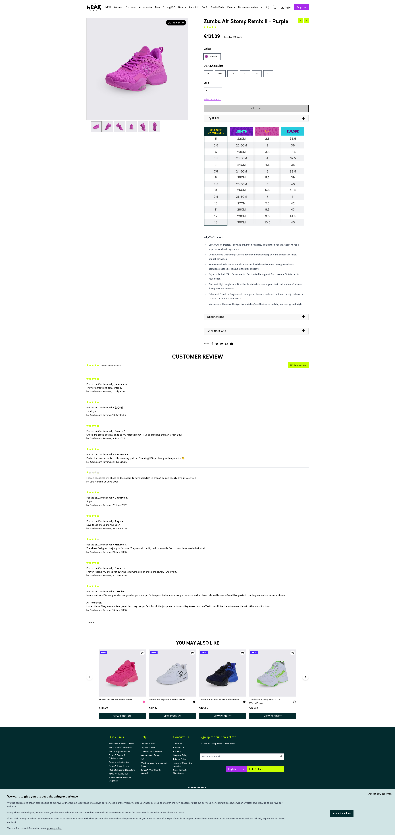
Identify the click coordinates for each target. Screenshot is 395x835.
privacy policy (54, 828)
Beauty (182, 7)
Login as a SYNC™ (149, 747)
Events (231, 7)
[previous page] (300, 20)
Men (157, 7)
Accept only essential (379, 793)
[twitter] (216, 344)
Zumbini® (194, 7)
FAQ (142, 759)
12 (268, 73)
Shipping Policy (180, 755)
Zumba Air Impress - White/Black (167, 699)
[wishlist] (142, 653)
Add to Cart (256, 108)
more (91, 622)
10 (245, 73)
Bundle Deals (217, 7)
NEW (108, 7)
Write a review (298, 365)
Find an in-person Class (119, 751)
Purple (213, 56)
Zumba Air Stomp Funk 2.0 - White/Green (264, 701)
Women (118, 7)
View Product (122, 716)
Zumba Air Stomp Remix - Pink (115, 699)
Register (301, 7)
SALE (204, 7)
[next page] (306, 20)
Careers (177, 751)
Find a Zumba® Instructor (120, 747)
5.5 (220, 73)
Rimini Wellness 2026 (119, 773)
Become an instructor (119, 762)
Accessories (145, 7)
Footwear (130, 7)
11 (257, 73)
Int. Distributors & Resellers (122, 770)
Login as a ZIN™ (148, 743)
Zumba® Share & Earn (119, 766)
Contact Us (178, 747)
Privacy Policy (179, 759)
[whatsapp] (226, 344)
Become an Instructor (250, 7)
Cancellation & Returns (151, 751)
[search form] (267, 7)
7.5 (232, 73)
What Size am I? (212, 99)
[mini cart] (275, 7)
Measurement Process (151, 755)
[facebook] (212, 344)
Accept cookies (342, 813)
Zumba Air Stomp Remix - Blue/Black (219, 699)
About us (177, 743)
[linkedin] (221, 344)
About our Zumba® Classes (121, 743)
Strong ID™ (169, 7)
